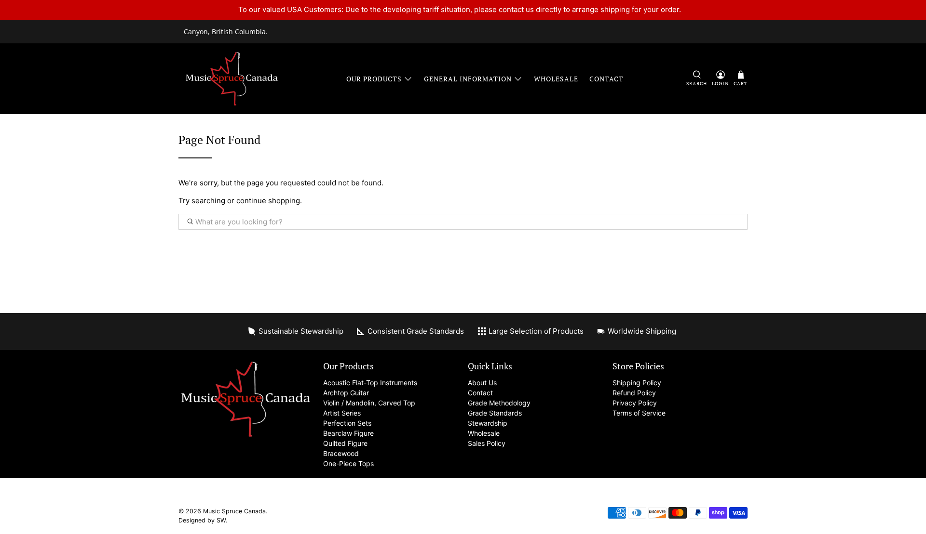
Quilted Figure (345, 443)
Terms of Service (639, 413)
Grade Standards (495, 413)
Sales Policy (486, 443)
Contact (606, 78)
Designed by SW (202, 520)
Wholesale (556, 78)
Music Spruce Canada (234, 511)
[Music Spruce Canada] (232, 79)
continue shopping (268, 200)
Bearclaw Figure (348, 433)
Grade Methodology (499, 403)
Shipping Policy (637, 382)
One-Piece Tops (348, 463)
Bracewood (341, 453)
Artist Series (342, 413)
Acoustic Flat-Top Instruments (370, 382)
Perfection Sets (347, 423)
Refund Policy (634, 393)
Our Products (374, 78)
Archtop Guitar (346, 393)
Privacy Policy (635, 403)
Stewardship (487, 423)
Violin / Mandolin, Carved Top (369, 403)
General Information (468, 78)
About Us (482, 382)
